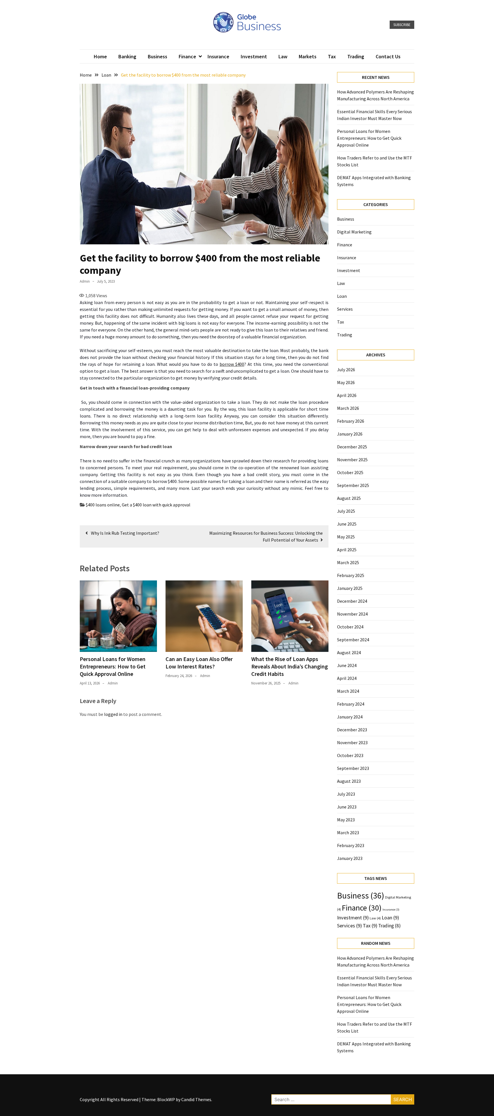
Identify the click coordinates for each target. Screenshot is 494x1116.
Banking (127, 56)
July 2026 (346, 369)
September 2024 (353, 639)
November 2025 (352, 459)
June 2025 (346, 524)
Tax (332, 56)
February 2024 (350, 704)
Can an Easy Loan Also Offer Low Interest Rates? (199, 662)
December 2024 (352, 601)
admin (85, 281)
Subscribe (402, 24)
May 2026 (346, 382)
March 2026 (348, 408)
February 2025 (350, 575)
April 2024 (346, 678)
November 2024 (352, 614)
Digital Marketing (354, 232)
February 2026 (350, 421)
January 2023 (349, 858)
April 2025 (346, 549)
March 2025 (348, 562)
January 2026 (349, 434)
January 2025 (349, 588)
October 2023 (350, 755)
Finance (187, 56)
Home (100, 56)
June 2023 (346, 807)
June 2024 (346, 665)
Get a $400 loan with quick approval (156, 505)
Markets (307, 56)
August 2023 (349, 781)
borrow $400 (232, 364)
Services (345, 309)
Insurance (218, 56)
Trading (355, 56)
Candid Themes (196, 1099)
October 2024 (350, 627)
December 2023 (352, 729)
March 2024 (348, 691)
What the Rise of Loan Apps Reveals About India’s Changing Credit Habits (289, 666)
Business (157, 56)
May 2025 (346, 537)
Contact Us (388, 56)
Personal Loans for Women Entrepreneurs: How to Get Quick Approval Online (113, 666)
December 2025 (352, 447)
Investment (254, 56)
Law (282, 56)
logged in (113, 714)
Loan (342, 296)
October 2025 (350, 472)
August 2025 (349, 498)
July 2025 (346, 511)
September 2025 (353, 485)
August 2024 (349, 652)
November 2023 (352, 742)
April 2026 (346, 395)
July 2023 (346, 794)
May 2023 (346, 819)
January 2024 (349, 717)
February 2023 (350, 845)
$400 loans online (103, 505)
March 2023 (348, 832)
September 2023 (353, 768)
